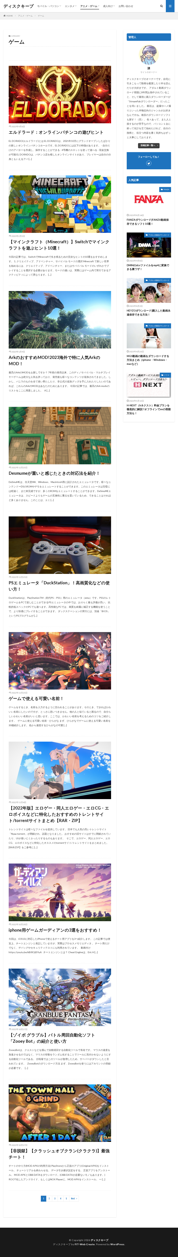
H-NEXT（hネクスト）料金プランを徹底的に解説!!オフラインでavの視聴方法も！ (149, 409)
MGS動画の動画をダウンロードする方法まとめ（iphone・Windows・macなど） (148, 359)
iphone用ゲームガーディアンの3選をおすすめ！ (55, 929)
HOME (9, 15)
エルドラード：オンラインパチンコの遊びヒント (56, 132)
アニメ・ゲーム (88, 6)
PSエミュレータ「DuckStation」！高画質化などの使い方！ (59, 585)
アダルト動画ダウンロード (158, 235)
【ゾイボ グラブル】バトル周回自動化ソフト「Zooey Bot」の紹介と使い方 (52, 1038)
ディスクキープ (18, 6)
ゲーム (41, 15)
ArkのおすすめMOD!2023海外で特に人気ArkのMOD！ (54, 360)
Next (73, 1198)
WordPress (117, 1244)
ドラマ (166, 375)
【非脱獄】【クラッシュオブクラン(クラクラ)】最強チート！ (59, 1153)
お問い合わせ (126, 6)
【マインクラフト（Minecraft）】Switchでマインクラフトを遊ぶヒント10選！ (59, 244)
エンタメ (70, 6)
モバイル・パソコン (48, 6)
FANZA (166, 189)
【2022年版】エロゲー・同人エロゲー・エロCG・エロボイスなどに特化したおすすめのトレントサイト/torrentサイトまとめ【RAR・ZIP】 (59, 814)
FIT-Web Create (85, 1244)
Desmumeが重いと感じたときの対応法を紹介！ (54, 473)
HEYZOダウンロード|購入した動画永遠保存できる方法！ (149, 312)
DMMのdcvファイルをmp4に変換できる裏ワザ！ (148, 267)
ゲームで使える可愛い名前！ (36, 698)
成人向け (108, 6)
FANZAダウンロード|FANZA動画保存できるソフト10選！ (148, 221)
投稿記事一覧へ (148, 145)
